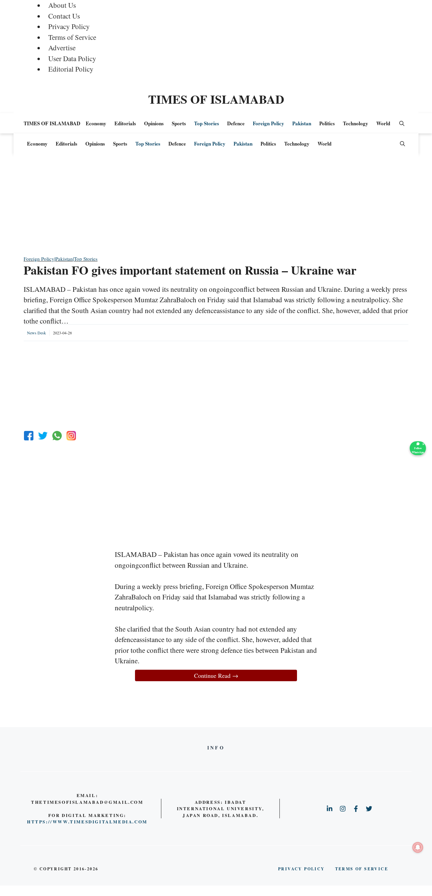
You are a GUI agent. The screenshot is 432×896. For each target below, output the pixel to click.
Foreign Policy (268, 123)
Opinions (154, 123)
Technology (355, 123)
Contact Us (64, 16)
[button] (401, 123)
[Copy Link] (71, 436)
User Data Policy (72, 58)
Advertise (62, 47)
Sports (179, 123)
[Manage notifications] (417, 847)
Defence (236, 123)
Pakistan (301, 123)
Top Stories (206, 123)
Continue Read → (216, 675)
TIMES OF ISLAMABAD (216, 99)
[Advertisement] (216, 207)
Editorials (125, 123)
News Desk (36, 332)
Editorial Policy (70, 69)
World (383, 123)
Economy (96, 123)
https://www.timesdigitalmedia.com (87, 821)
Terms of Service (72, 37)
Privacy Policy (69, 26)
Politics (327, 123)
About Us (62, 5)
